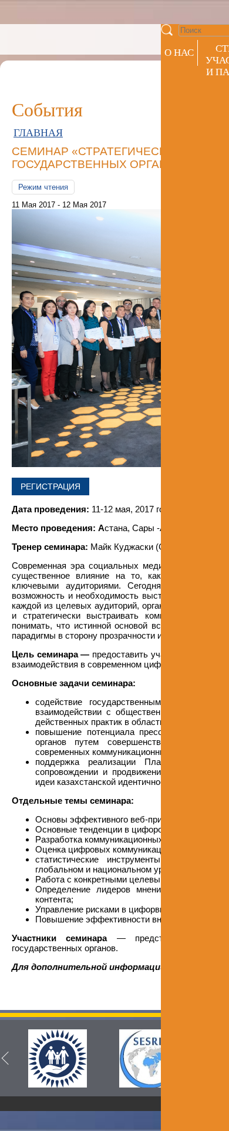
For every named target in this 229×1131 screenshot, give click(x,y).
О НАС (179, 52)
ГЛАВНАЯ (38, 133)
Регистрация (50, 486)
